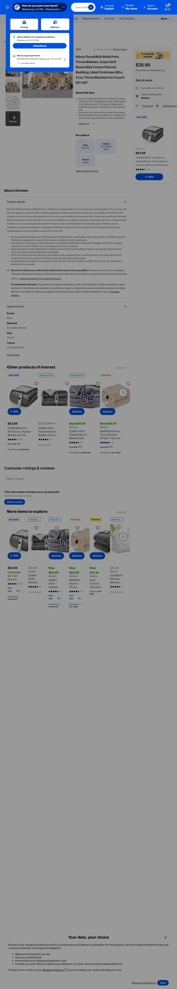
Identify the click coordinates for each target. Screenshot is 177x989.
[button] (129, 7)
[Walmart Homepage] (7, 7)
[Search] (91, 7)
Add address (39, 45)
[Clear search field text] (83, 7)
